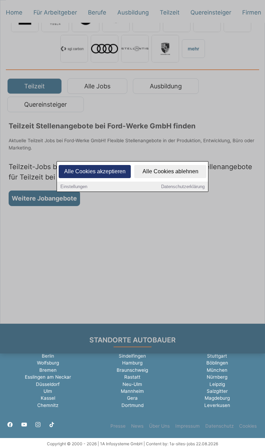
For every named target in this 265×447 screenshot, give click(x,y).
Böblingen (217, 363)
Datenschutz (219, 426)
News (137, 426)
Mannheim (132, 391)
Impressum (187, 426)
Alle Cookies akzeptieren (95, 171)
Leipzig (217, 384)
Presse (118, 426)
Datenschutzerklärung (183, 186)
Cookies (248, 426)
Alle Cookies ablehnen (170, 171)
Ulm (47, 391)
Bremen (48, 370)
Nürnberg (217, 377)
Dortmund (132, 405)
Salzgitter (217, 391)
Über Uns (159, 426)
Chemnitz (47, 405)
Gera (132, 398)
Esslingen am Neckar (48, 377)
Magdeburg (217, 398)
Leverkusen (217, 405)
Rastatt (132, 377)
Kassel (48, 398)
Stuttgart (217, 356)
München (217, 370)
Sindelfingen (132, 356)
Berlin (48, 356)
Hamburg (132, 363)
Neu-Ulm (132, 384)
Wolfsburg (48, 363)
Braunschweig (132, 370)
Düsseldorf (48, 384)
